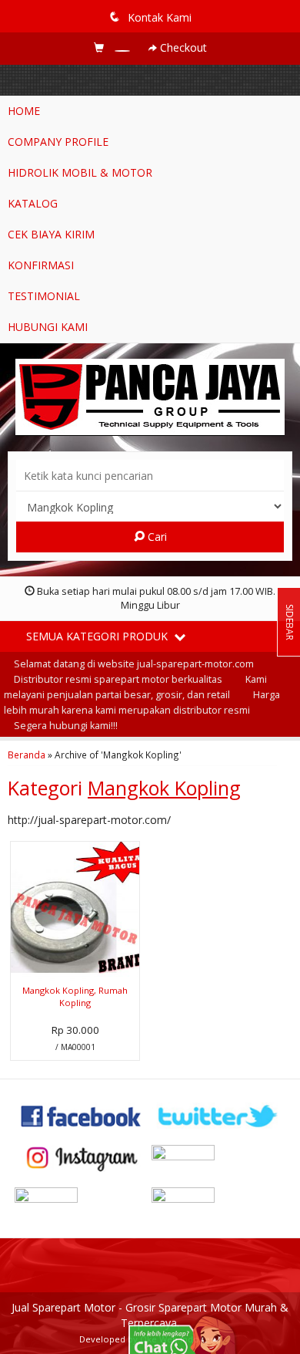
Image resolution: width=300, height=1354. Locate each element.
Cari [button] (156, 536)
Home (24, 110)
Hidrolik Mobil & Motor (80, 172)
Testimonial (44, 296)
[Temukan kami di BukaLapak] (218, 1199)
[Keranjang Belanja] (113, 47)
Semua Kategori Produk (98, 636)
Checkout (182, 47)
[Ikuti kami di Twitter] (218, 1115)
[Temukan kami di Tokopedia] (81, 1199)
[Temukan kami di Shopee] (218, 1157)
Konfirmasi (41, 265)
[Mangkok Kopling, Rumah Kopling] (75, 910)
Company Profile (58, 141)
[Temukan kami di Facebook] (81, 1115)
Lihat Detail (81, 1047)
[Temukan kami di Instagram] (81, 1157)
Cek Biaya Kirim (51, 234)
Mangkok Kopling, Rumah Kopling (75, 996)
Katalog (33, 203)
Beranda (26, 754)
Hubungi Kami (48, 326)
